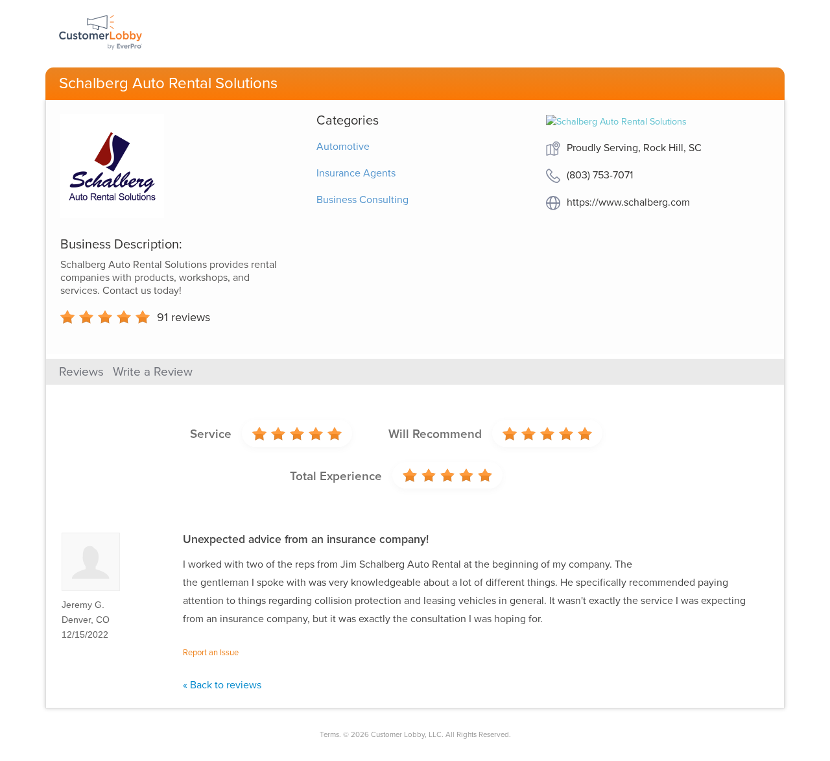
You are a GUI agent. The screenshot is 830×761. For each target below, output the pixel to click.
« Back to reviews (222, 685)
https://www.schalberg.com (628, 202)
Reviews (81, 372)
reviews (183, 317)
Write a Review (153, 372)
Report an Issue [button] (211, 652)
